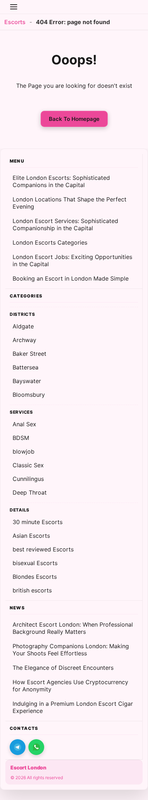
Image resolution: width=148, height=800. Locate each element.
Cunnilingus (28, 478)
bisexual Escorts (35, 563)
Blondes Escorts (35, 576)
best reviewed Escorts (43, 549)
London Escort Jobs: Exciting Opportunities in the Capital (72, 260)
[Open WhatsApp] (36, 747)
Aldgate (23, 326)
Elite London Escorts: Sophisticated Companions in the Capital (61, 181)
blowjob (23, 451)
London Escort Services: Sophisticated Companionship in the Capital (65, 224)
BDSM (21, 437)
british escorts (32, 590)
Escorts (15, 22)
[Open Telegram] (18, 747)
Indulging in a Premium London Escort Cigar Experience (73, 707)
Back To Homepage (74, 118)
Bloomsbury (29, 394)
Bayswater (27, 381)
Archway (24, 340)
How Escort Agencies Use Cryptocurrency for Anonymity (70, 685)
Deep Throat (30, 492)
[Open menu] (14, 7)
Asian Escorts (31, 535)
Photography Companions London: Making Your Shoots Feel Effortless (71, 649)
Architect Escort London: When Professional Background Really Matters (73, 628)
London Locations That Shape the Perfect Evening (69, 203)
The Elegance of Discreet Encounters (63, 667)
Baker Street (29, 353)
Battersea (25, 367)
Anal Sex (24, 424)
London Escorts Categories (50, 242)
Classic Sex (28, 465)
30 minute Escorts (38, 522)
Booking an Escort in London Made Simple (71, 278)
